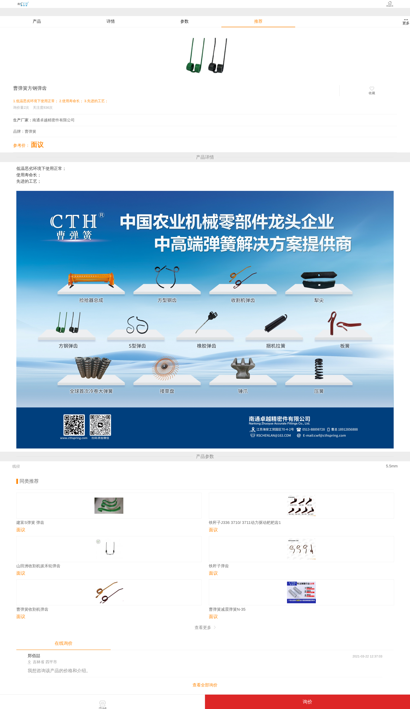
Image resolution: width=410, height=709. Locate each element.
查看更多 (203, 627)
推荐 (258, 21)
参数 (184, 21)
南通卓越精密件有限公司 (53, 120)
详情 (111, 21)
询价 (307, 701)
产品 (37, 21)
